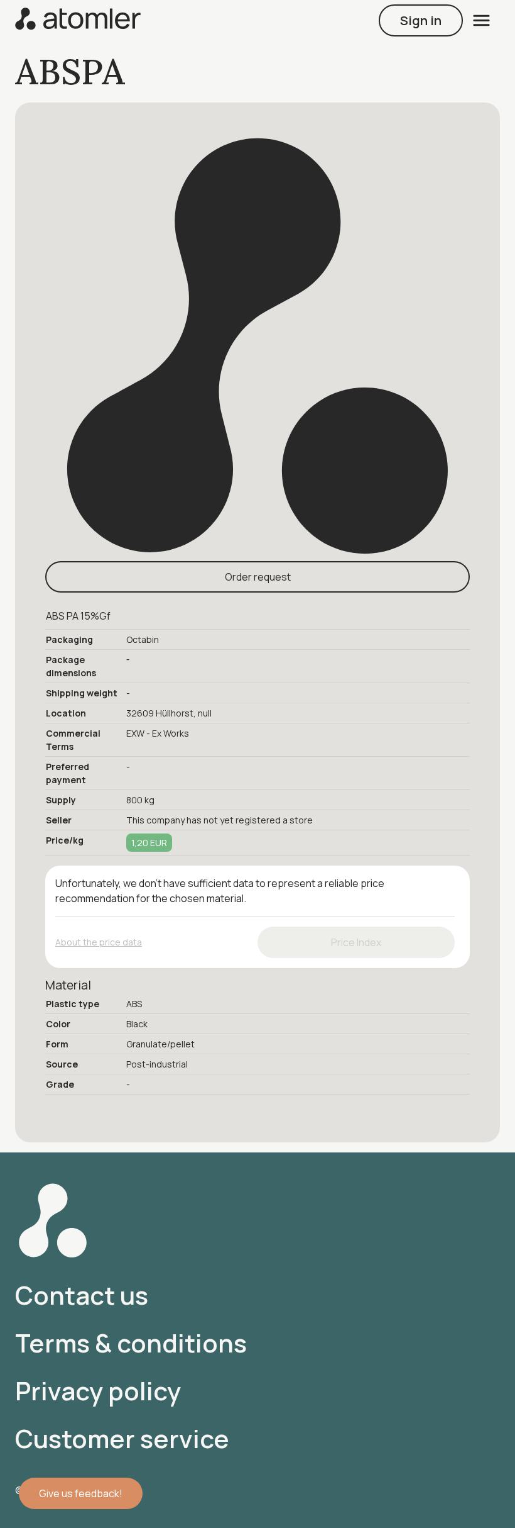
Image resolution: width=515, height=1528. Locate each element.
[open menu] (481, 20)
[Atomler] (78, 20)
